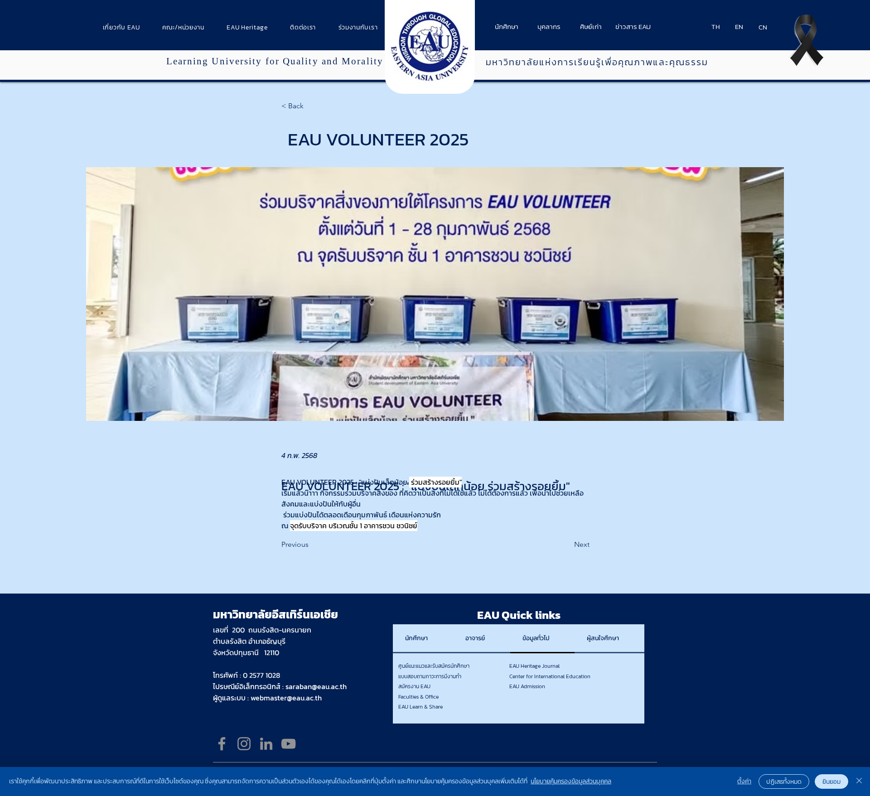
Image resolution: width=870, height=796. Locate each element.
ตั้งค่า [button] (744, 781)
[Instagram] (244, 744)
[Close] (859, 781)
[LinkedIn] (266, 744)
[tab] (423, 638)
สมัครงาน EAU (414, 686)
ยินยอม (831, 781)
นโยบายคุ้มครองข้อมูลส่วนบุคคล (571, 781)
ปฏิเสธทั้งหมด (784, 781)
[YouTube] (288, 744)
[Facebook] (222, 744)
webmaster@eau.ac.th (286, 697)
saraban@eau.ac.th (316, 686)
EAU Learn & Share (420, 707)
